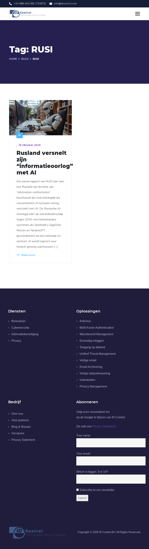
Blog (25, 59)
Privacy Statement (104, 426)
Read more (28, 255)
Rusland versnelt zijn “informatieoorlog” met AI (45, 163)
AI (19, 135)
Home (13, 59)
